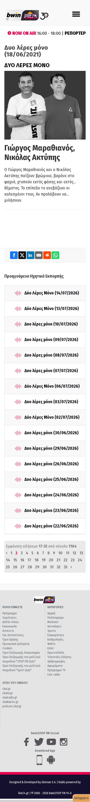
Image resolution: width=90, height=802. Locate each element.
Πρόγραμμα (9, 613)
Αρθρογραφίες (56, 661)
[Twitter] (22, 255)
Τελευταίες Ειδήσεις (59, 657)
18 (36, 560)
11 (67, 553)
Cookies (7, 648)
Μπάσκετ (53, 622)
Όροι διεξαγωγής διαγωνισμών (21, 653)
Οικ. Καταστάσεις (13, 635)
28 (30, 567)
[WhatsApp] (55, 255)
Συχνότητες (9, 618)
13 (81, 553)
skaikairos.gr (10, 702)
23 (72, 560)
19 (44, 560)
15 (15, 560)
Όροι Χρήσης (10, 639)
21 (58, 560)
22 (66, 560)
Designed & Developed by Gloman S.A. (32, 782)
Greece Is (8, 631)
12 (74, 553)
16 (22, 560)
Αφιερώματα (55, 666)
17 (29, 560)
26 (15, 567)
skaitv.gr (7, 693)
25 (8, 567)
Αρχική (51, 613)
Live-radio (53, 674)
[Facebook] (14, 255)
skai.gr (6, 689)
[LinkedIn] (31, 255)
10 (60, 553)
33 (65, 567)
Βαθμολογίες (55, 639)
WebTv (51, 644)
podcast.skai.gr (12, 706)
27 (22, 567)
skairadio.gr (9, 697)
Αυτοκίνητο (54, 626)
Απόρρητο (81, 798)
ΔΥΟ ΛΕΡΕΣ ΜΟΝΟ (27, 65)
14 (8, 560)
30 (45, 567)
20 (51, 560)
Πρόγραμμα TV (56, 670)
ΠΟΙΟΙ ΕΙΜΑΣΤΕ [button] (12, 607)
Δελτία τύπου (10, 622)
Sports (51, 631)
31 (52, 567)
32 (59, 567)
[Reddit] (47, 255)
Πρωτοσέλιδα (55, 653)
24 (80, 560)
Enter (50, 648)
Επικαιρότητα (55, 635)
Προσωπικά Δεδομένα (15, 644)
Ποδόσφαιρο (55, 618)
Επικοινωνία (9, 626)
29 (37, 567)
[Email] (39, 255)
